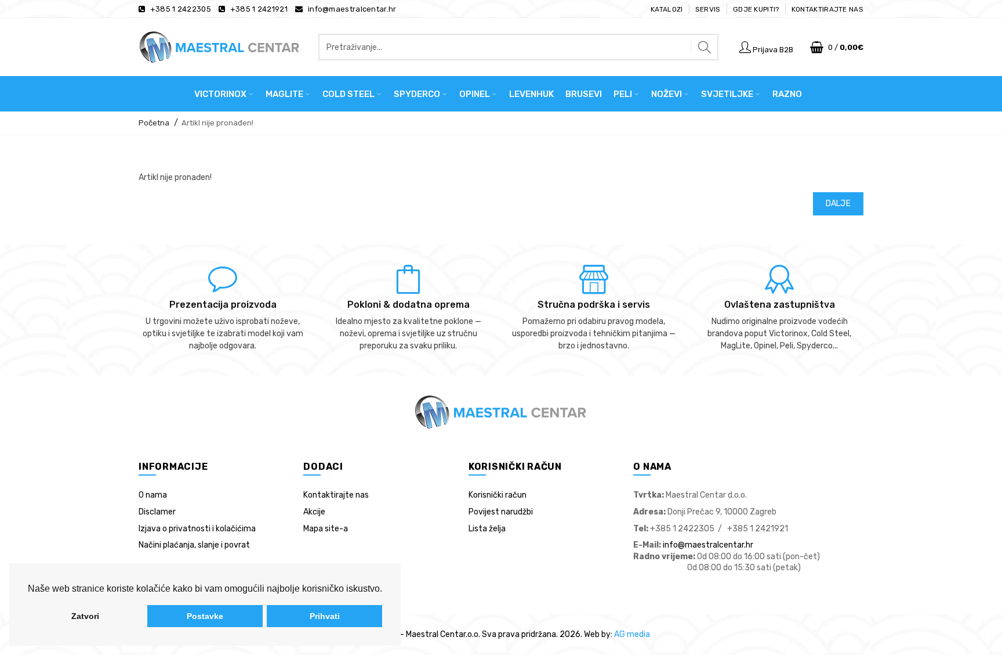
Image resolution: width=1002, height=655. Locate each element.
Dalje (838, 203)
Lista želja (487, 529)
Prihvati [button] (325, 616)
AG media (632, 634)
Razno (787, 94)
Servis (708, 9)
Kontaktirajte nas (827, 9)
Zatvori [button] (85, 616)
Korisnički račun (498, 495)
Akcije (314, 512)
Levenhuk (531, 94)
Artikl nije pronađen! (217, 122)
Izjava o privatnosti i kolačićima (197, 529)
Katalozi (666, 9)
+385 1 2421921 (259, 9)
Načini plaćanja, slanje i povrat (194, 545)
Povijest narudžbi (501, 512)
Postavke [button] (205, 616)
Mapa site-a (325, 529)
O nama (153, 495)
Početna (154, 122)
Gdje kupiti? (756, 9)
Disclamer (157, 512)
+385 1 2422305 (180, 9)
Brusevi (583, 94)
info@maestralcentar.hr (352, 9)
